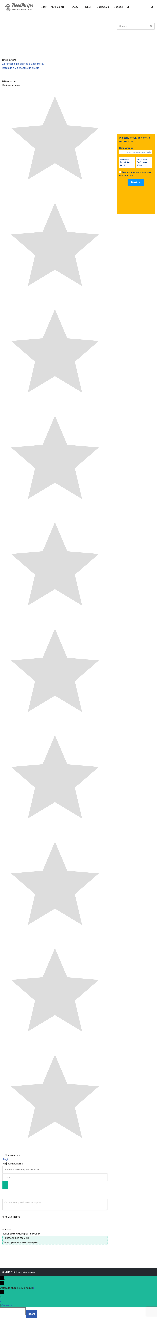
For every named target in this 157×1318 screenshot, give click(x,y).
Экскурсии (103, 7)
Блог (43, 7)
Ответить (6, 1305)
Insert (31, 1313)
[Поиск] (152, 7)
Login (5, 1159)
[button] (66, 7)
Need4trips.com (26, 1272)
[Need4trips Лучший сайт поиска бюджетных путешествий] (19, 7)
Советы (118, 7)
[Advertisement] (136, 82)
